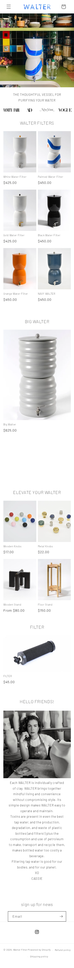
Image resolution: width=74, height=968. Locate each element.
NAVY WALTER (46, 293)
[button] (8, 6)
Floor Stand (45, 604)
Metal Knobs (45, 546)
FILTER (7, 676)
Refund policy (63, 949)
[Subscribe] (61, 916)
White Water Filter (15, 176)
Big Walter (9, 424)
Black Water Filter (49, 235)
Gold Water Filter (14, 235)
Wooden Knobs (12, 546)
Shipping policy (39, 956)
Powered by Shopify (39, 949)
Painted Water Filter (50, 176)
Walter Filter (20, 949)
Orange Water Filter (15, 293)
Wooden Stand (12, 604)
